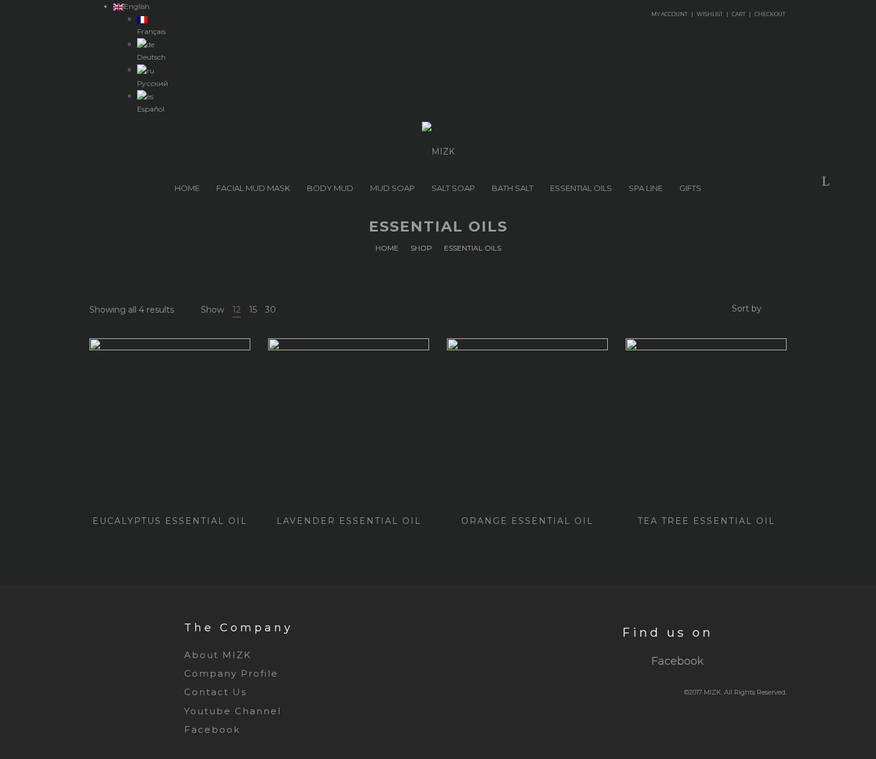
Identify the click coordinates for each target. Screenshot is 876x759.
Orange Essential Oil (527, 521)
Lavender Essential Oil (349, 521)
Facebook (212, 729)
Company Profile (231, 673)
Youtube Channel (232, 711)
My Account (669, 14)
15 (253, 309)
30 (270, 309)
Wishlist (710, 14)
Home (387, 247)
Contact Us (215, 692)
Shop (421, 247)
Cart (738, 14)
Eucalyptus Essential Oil (169, 521)
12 (236, 309)
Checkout (769, 14)
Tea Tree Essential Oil (706, 521)
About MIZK (217, 655)
